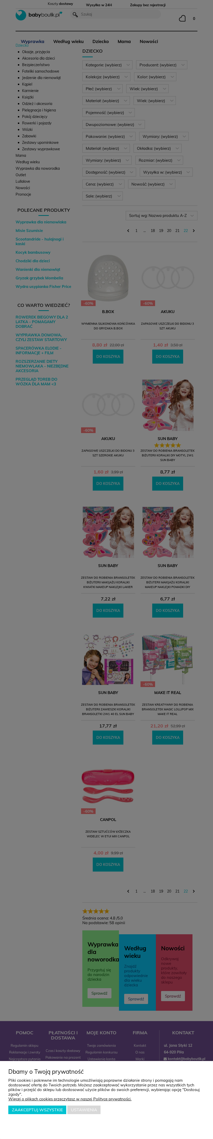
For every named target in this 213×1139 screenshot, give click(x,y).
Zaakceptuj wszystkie (37, 1109)
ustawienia (84, 1109)
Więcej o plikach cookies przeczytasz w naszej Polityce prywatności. (69, 1098)
